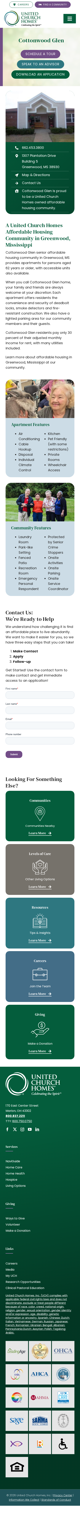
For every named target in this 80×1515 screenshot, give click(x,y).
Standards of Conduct (56, 1500)
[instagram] (22, 1129)
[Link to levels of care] (40, 869)
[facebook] (7, 1129)
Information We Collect (24, 1500)
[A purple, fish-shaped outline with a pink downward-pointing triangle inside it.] (17, 1439)
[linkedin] (37, 1129)
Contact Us (31, 183)
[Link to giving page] (40, 1032)
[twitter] (15, 1129)
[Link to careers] (40, 976)
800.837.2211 (15, 1116)
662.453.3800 (33, 147)
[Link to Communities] (40, 816)
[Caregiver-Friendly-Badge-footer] (40, 1343)
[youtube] (30, 1129)
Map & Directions (36, 175)
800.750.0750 (22, 1121)
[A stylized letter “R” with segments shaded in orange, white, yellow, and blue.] (40, 1442)
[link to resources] (40, 923)
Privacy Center (62, 1495)
